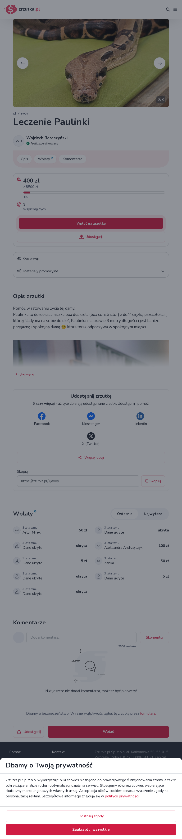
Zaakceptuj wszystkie (91, 829)
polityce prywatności (122, 796)
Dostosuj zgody (91, 816)
